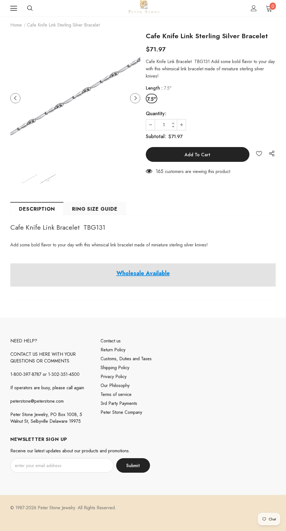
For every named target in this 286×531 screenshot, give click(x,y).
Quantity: (156, 113)
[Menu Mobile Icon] (13, 8)
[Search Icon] (30, 8)
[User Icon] (254, 8)
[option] (75, 98)
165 (159, 171)
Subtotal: (156, 136)
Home (16, 25)
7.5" (151, 99)
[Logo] (143, 8)
